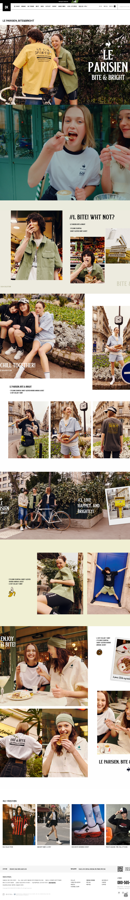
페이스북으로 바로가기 (119, 892)
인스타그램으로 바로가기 (123, 892)
